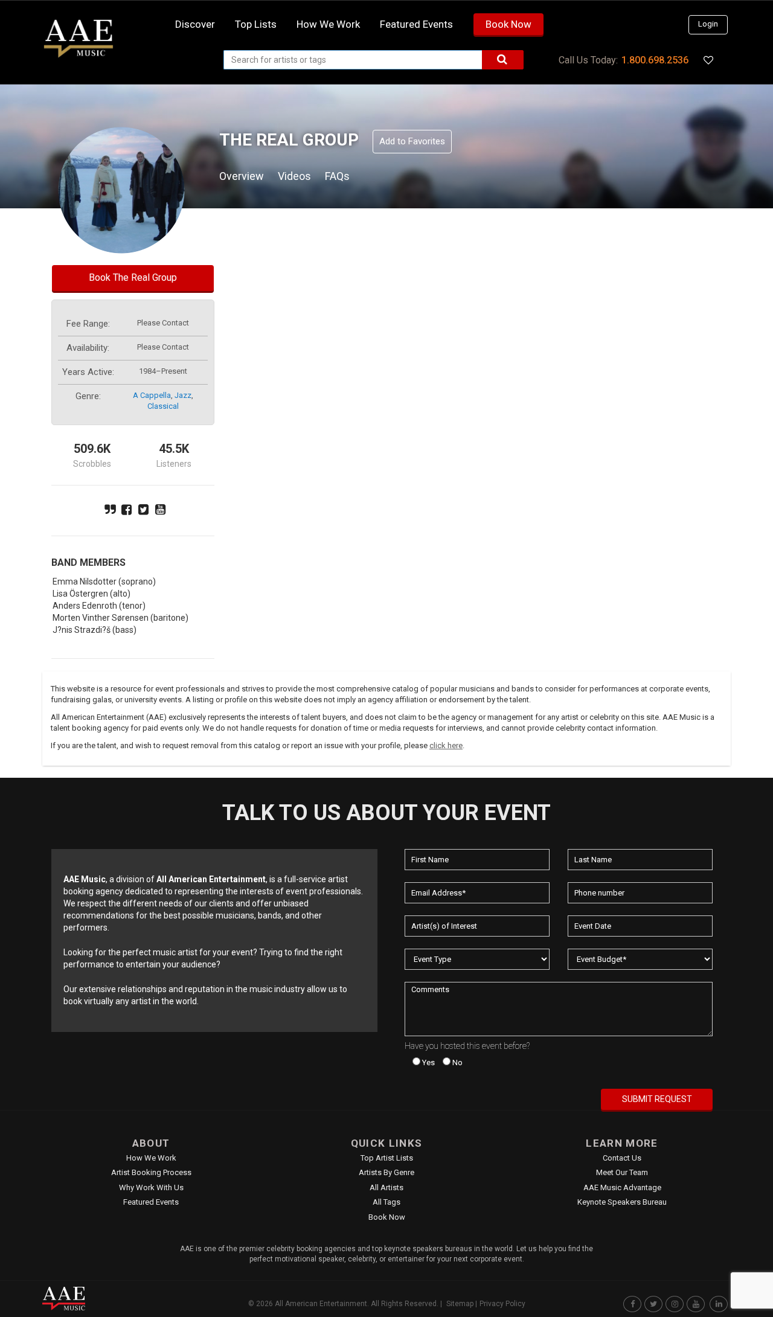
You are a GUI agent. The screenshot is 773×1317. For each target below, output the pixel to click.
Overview (241, 176)
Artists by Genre (386, 1172)
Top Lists (256, 24)
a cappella (152, 395)
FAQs (337, 176)
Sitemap (459, 1303)
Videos (294, 176)
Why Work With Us (151, 1187)
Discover (195, 24)
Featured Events (416, 24)
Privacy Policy (502, 1303)
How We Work (151, 1157)
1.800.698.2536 (654, 60)
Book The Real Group (133, 277)
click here (446, 745)
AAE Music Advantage (622, 1187)
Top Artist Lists (387, 1157)
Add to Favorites (412, 141)
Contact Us (622, 1157)
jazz (183, 395)
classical (163, 406)
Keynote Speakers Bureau (622, 1201)
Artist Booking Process (151, 1172)
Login (708, 23)
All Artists (386, 1187)
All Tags (386, 1201)
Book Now (508, 24)
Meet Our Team (622, 1172)
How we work (328, 24)
